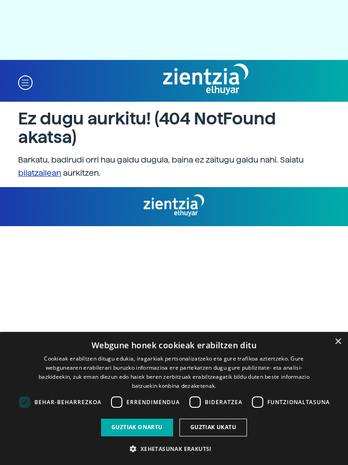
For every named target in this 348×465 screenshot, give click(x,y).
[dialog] (174, 398)
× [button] (337, 341)
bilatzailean (39, 173)
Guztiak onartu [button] (137, 427)
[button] (25, 82)
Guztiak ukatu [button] (213, 427)
